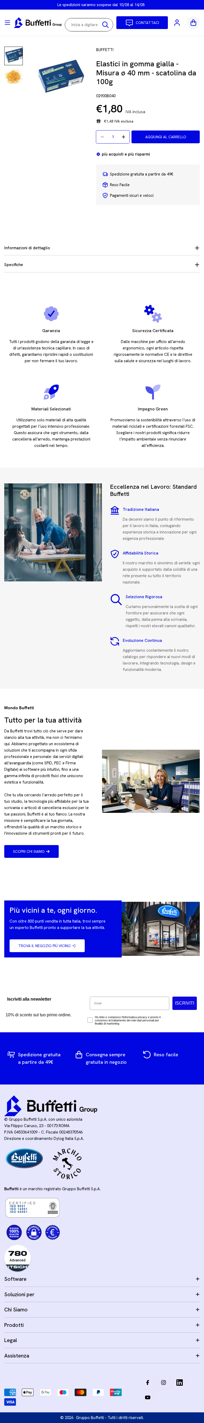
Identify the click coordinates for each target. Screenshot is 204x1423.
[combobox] (89, 24)
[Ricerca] (105, 25)
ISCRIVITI (184, 1003)
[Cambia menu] (7, 22)
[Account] (177, 22)
